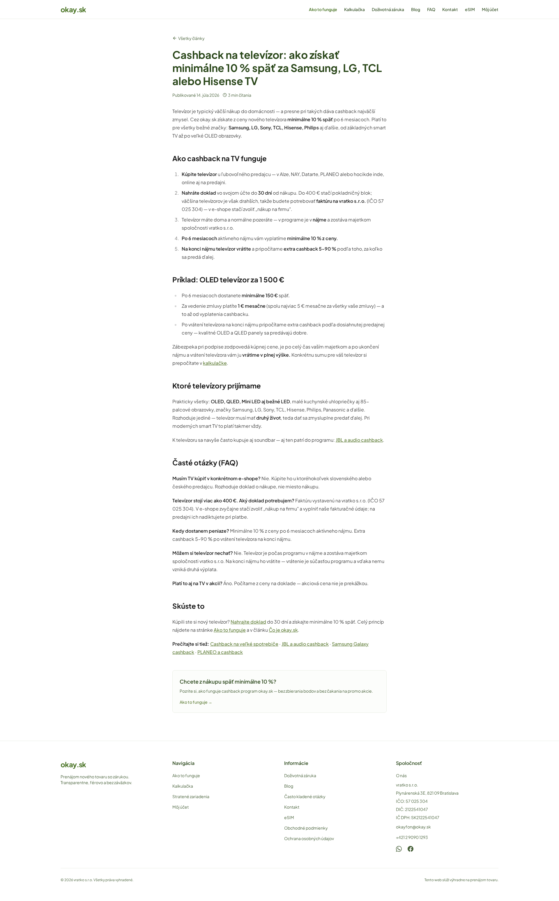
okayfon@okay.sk (413, 826)
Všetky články (191, 38)
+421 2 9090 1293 (412, 837)
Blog (415, 9)
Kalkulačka (354, 9)
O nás (401, 775)
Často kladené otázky (305, 796)
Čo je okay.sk (283, 630)
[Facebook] (410, 849)
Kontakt (450, 9)
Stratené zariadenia (190, 796)
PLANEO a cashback (220, 652)
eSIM (470, 9)
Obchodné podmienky (306, 827)
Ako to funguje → (196, 702)
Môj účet (490, 9)
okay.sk (73, 9)
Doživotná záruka (388, 9)
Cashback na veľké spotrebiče (244, 644)
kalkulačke (215, 363)
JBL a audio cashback (359, 440)
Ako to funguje (323, 9)
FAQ (431, 9)
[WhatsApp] (399, 849)
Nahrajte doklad (248, 622)
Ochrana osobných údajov (309, 838)
